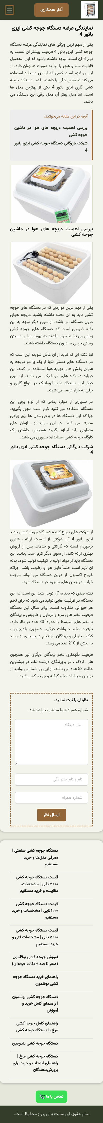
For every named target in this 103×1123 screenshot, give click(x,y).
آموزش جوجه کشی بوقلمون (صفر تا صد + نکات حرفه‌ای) (35, 960)
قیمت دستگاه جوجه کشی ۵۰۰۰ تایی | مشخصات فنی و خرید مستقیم (35, 937)
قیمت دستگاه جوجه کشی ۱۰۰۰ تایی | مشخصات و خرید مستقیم (35, 911)
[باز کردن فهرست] (9, 10)
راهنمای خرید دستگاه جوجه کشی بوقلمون (35, 980)
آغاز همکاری (51, 10)
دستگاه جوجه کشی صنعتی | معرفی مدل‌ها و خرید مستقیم (35, 858)
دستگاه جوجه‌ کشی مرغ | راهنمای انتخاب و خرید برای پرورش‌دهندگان (35, 1063)
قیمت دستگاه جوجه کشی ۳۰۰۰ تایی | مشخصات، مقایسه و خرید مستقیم (37, 884)
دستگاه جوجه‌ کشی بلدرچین (35, 1043)
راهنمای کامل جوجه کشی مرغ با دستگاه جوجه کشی (37, 1027)
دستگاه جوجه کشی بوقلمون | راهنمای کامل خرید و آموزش (35, 1004)
